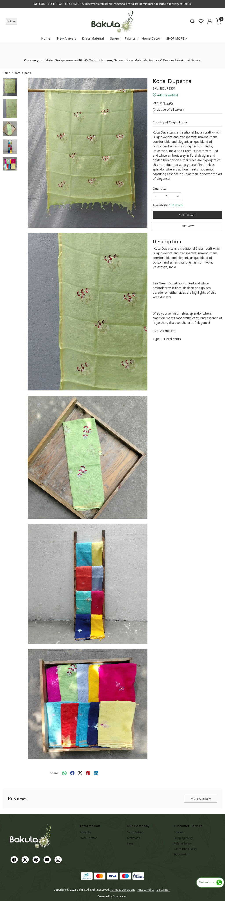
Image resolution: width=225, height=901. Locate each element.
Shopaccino (120, 896)
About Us (85, 832)
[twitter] (80, 773)
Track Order (181, 854)
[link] (192, 21)
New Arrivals (66, 38)
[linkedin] (96, 773)
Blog (130, 843)
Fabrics (130, 38)
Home (45, 38)
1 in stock (176, 205)
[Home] (112, 21)
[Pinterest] (37, 859)
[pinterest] (88, 773)
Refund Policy (182, 843)
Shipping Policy (183, 838)
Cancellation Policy (185, 849)
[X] (26, 859)
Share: (54, 773)
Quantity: (159, 188)
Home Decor (151, 38)
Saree (114, 38)
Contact (178, 832)
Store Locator (88, 838)
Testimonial (134, 838)
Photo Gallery (135, 832)
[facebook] (72, 773)
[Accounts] (209, 21)
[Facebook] (15, 859)
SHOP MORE (175, 38)
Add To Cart (187, 214)
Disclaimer (163, 890)
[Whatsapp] (64, 773)
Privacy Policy (146, 890)
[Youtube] (48, 859)
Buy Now (187, 226)
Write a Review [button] (201, 798)
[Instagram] (59, 859)
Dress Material (93, 38)
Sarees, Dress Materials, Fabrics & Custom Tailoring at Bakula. (157, 60)
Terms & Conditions (122, 890)
